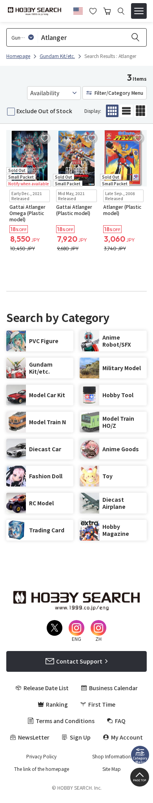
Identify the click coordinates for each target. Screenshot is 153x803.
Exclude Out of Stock (44, 110)
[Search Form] (121, 11)
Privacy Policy (41, 756)
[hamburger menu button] (139, 11)
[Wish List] (93, 10)
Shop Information (111, 756)
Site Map (111, 769)
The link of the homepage (41, 769)
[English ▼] (78, 9)
